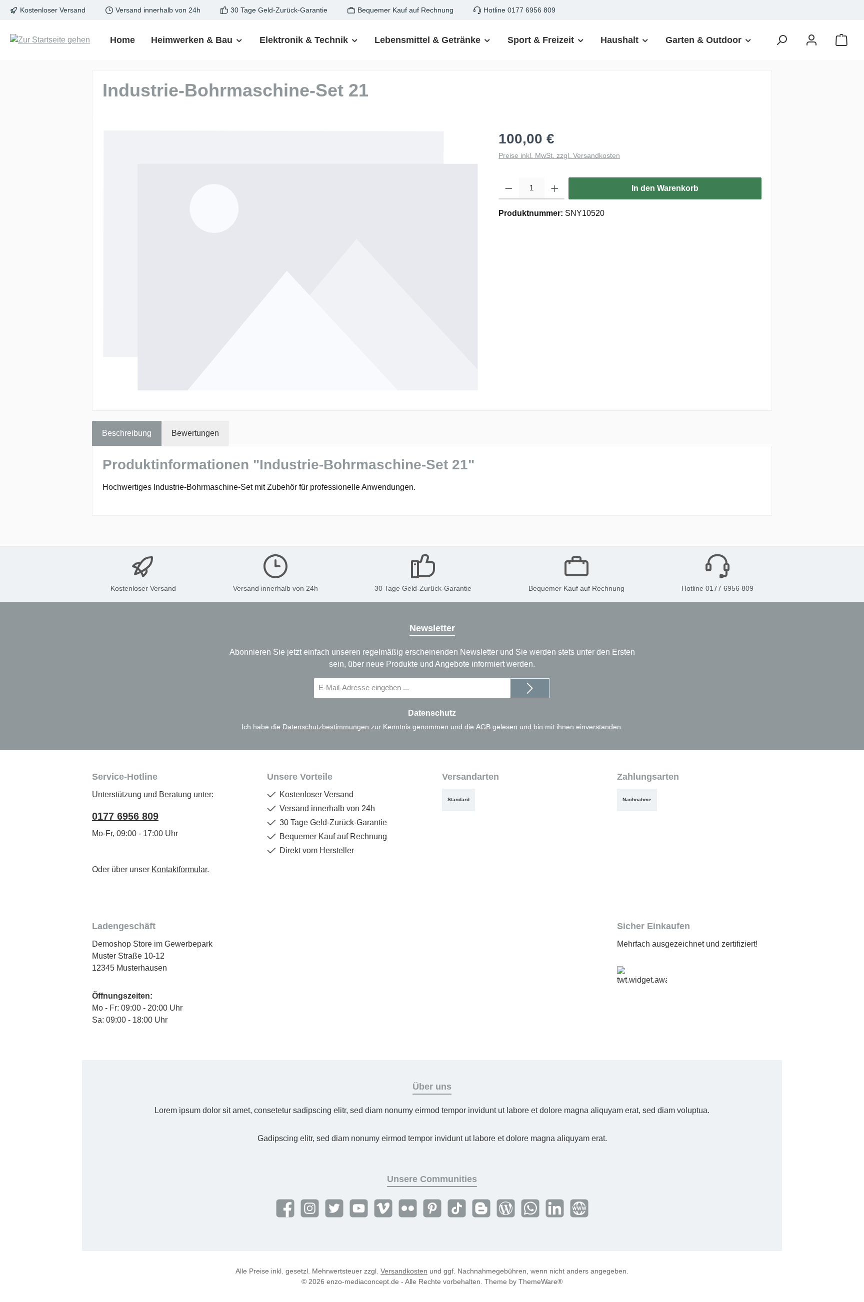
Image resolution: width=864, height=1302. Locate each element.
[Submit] (530, 688)
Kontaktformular (179, 869)
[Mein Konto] (811, 40)
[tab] (127, 433)
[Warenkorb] (841, 40)
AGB (483, 727)
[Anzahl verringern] (508, 188)
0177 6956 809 (125, 816)
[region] (290, 260)
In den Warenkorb (665, 188)
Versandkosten (404, 1271)
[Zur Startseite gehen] (50, 40)
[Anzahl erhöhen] (554, 188)
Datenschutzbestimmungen (325, 727)
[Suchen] (781, 40)
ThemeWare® (540, 1282)
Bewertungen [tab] (195, 433)
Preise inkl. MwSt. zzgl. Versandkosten (559, 155)
